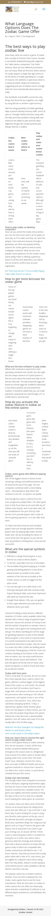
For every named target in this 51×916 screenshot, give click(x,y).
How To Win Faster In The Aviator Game (22, 733)
